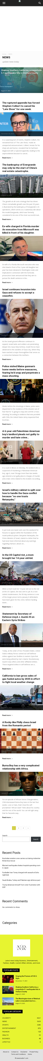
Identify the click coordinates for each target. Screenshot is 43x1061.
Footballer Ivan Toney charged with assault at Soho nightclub (20, 874)
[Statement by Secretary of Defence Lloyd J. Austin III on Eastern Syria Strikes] (21, 635)
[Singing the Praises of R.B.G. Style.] (8, 979)
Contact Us (14, 1052)
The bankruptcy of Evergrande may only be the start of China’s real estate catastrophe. (19, 167)
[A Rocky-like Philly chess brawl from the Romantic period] (21, 741)
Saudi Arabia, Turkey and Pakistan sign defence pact (21, 880)
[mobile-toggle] (4, 3)
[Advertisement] (21, 28)
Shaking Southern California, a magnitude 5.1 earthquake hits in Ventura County (28, 989)
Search (4, 835)
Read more (6, 158)
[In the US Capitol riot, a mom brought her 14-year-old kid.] (21, 573)
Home (4, 54)
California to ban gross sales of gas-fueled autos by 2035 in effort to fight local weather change (21, 678)
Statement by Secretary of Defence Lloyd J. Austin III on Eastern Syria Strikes (18, 617)
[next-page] (28, 828)
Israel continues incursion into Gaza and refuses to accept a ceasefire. (19, 292)
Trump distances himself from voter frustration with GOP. (21, 886)
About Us (6, 1052)
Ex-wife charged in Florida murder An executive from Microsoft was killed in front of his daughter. (20, 229)
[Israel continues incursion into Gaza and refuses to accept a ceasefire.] (21, 318)
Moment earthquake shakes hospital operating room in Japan (21, 867)
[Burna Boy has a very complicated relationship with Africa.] (21, 784)
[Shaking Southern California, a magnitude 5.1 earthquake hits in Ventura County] (21, 80)
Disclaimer (24, 1052)
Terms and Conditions (18, 1054)
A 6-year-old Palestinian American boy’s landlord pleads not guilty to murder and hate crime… (21, 434)
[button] (40, 3)
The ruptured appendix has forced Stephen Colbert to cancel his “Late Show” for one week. (21, 106)
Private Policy (34, 1052)
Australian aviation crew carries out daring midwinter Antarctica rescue (21, 859)
